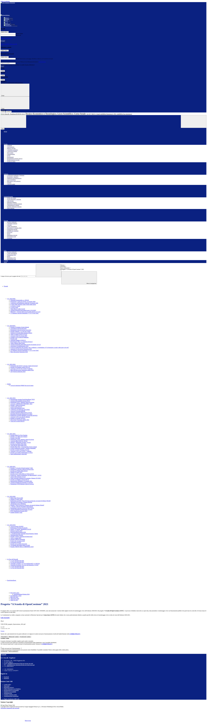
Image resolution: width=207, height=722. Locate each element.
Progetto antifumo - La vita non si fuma (20, 331)
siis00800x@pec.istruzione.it (21, 665)
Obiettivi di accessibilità (10, 691)
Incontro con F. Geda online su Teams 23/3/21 (22, 474)
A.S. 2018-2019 (11, 525)
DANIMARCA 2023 (15, 595)
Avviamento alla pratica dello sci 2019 (20, 545)
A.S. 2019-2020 (11, 496)
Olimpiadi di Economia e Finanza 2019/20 (21, 502)
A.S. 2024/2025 (11, 325)
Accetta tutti (25, 636)
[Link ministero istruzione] (8, 2)
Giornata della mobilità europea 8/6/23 (20, 401)
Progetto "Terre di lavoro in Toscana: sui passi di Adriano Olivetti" (27, 505)
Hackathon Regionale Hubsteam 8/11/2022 (21, 414)
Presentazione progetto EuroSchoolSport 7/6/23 (22, 399)
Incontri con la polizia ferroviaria (18, 544)
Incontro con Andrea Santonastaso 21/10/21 (21, 452)
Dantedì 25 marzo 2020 (16, 499)
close (2, 128)
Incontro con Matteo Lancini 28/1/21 (19, 479)
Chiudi (2, 71)
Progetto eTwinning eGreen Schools (19, 327)
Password (18, 35)
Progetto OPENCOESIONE (17, 539)
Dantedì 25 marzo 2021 (16, 472)
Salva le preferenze (13, 651)
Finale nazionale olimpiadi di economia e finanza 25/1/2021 (25, 478)
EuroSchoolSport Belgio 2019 (18, 532)
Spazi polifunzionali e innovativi (18, 454)
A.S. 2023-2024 (11, 364)
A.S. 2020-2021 (65, 268)
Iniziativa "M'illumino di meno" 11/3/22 (20, 442)
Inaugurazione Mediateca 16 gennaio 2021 (21, 481)
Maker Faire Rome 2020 (16, 498)
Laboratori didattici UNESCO (18, 340)
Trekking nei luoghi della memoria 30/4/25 (21, 333)
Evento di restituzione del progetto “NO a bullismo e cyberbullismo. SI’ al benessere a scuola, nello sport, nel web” (39, 347)
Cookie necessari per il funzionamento (10, 648)
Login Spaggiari (42, 61)
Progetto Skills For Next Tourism (18, 435)
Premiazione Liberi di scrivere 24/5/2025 (20, 330)
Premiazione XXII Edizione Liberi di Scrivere (22, 484)
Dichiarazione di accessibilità (11, 690)
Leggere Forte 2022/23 (16, 406)
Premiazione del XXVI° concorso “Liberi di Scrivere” (24, 365)
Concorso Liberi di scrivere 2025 (18, 336)
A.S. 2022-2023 (11, 398)
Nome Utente (19, 33)
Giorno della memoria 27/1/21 (18, 476)
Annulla (3, 111)
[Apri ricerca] (193, 121)
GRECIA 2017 (14, 600)
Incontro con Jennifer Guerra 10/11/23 (20, 367)
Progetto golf (13, 338)
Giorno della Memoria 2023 (17, 408)
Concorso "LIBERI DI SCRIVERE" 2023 (21, 403)
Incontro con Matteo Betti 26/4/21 (19, 471)
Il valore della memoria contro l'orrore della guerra (23, 304)
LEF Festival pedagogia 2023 (17, 371)
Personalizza (4, 636)
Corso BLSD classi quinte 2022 (18, 445)
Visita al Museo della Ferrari (17, 343)
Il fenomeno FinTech (15, 542)
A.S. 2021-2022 (11, 433)
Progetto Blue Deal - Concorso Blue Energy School (23, 447)
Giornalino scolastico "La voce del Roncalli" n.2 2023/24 (25, 563)
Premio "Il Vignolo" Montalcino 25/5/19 (20, 529)
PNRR (9, 384)
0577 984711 (9, 662)
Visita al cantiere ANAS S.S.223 (18, 334)
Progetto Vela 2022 (15, 438)
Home (63, 265)
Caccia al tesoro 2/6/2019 (16, 526)
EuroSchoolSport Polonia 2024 (22, 594)
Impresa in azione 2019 (16, 530)
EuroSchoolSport (11, 580)
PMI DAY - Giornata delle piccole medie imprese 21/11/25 (25, 311)
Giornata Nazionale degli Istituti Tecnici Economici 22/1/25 (25, 344)
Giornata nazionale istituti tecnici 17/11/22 (21, 412)
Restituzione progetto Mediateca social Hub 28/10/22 (23, 415)
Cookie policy (7, 684)
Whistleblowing (8, 693)
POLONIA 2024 (14, 593)
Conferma (8, 111)
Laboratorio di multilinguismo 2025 (19, 346)
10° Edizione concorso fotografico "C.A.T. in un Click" (24, 350)
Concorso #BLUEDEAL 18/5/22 (18, 441)
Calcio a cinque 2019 (15, 538)
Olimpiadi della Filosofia (16, 535)
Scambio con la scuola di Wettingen (19, 337)
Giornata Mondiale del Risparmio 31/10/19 (21, 509)
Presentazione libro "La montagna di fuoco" (21, 341)
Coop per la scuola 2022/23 (17, 421)
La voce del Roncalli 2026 (17, 560)
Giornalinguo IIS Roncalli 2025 (18, 328)
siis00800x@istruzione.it (20, 663)
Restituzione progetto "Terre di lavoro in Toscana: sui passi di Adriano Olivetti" (30, 501)
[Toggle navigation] (13, 121)
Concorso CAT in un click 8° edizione (20, 417)
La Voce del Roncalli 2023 (17, 566)
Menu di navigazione (91, 283)
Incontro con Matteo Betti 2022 (18, 444)
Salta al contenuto (5, 1)
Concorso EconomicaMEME (17, 411)
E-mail (17, 58)
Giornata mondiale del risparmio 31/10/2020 (21, 482)
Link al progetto (5, 617)
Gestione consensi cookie (10, 694)
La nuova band (14, 307)
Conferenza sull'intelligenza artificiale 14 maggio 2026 (24, 303)
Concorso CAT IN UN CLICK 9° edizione (21, 368)
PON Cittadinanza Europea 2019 (18, 511)
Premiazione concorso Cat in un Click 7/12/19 (22, 508)
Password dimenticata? (6, 38)
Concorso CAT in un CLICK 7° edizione (20, 451)
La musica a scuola (15, 306)
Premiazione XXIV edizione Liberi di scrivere (22, 439)
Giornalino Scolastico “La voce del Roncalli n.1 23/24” (24, 565)
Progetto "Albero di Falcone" (17, 405)
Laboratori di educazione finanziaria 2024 (21, 349)
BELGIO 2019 (14, 597)
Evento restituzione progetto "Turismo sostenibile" (23, 448)
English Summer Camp (16, 512)
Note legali (6, 686)
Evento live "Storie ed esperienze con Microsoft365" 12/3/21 (25, 475)
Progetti (63, 266)
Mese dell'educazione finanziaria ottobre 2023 (22, 370)
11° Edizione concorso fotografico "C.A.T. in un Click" (24, 313)
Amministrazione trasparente (11, 696)
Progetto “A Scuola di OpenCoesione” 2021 (21, 468)
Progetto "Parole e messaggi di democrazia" (21, 536)
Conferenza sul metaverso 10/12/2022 (20, 409)
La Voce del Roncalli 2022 (17, 568)
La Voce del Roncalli (12, 559)
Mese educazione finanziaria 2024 (19, 352)
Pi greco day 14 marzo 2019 (17, 541)
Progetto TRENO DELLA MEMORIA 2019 (21, 546)
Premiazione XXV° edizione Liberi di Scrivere (22, 402)
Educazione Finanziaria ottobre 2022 (19, 420)
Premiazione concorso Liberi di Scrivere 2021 (22, 469)
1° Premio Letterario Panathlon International (21, 506)
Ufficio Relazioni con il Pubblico (12, 689)
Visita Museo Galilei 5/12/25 (17, 309)
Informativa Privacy (9, 687)
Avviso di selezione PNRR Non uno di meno (21, 385)
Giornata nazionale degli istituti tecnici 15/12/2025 (23, 310)
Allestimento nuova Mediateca (18, 503)
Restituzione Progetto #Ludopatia (18, 528)
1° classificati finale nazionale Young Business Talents (24, 533)
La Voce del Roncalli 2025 (17, 562)
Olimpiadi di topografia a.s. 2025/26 (19, 300)
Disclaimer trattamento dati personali (10, 708)
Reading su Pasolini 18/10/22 (17, 418)
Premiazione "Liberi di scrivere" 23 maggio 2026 (22, 301)
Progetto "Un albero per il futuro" (18, 436)
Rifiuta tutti (14, 636)
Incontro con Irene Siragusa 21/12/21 (19, 449)
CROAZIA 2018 (14, 598)
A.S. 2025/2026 (11, 298)
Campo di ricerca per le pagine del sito (10, 276)
